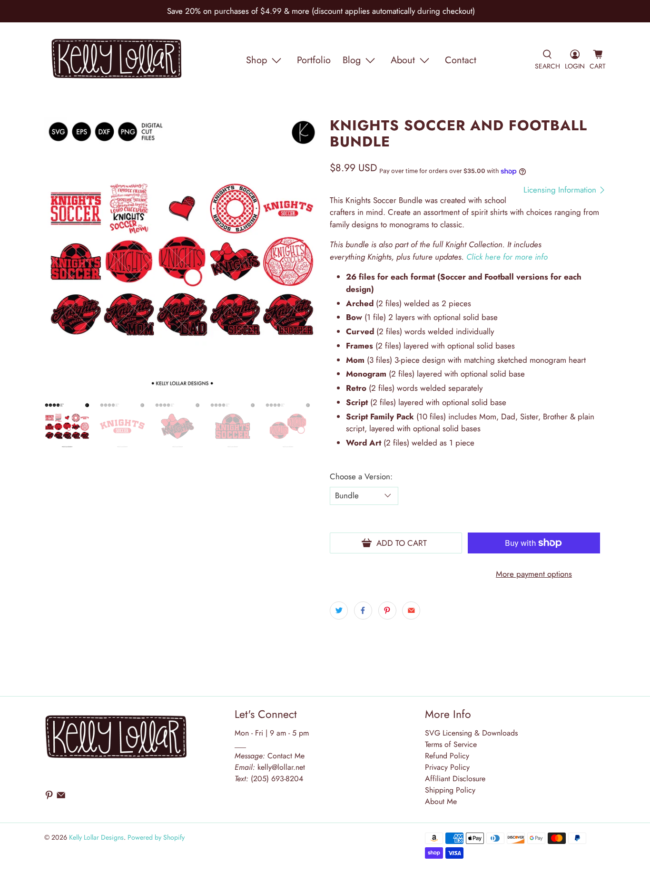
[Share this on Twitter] (339, 610)
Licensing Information (561, 190)
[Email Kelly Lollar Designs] (61, 797)
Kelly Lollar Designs (96, 837)
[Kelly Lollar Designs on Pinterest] (49, 797)
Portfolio (314, 60)
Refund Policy (447, 755)
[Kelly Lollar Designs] (117, 60)
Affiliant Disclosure (455, 778)
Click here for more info (507, 256)
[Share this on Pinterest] (387, 610)
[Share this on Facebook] (363, 610)
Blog (352, 60)
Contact (460, 60)
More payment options (534, 574)
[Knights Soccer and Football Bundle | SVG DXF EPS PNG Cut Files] (182, 255)
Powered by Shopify (156, 837)
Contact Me (270, 755)
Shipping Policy (450, 790)
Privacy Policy (447, 767)
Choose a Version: (361, 476)
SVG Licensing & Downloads (471, 732)
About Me (441, 801)
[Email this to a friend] (411, 610)
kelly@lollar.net (281, 767)
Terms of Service (451, 744)
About (403, 60)
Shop (256, 60)
